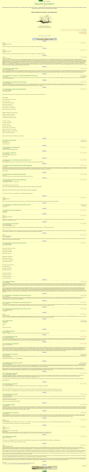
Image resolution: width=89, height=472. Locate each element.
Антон (8, 205)
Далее (5, 462)
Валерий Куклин (10, 69)
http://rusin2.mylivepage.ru (83, 363)
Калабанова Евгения (6, 148)
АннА (8, 153)
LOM (8, 355)
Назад (3, 462)
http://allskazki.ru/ (84, 205)
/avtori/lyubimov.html (83, 355)
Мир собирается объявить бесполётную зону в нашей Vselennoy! (15, 7)
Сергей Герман (9, 216)
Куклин (8, 282)
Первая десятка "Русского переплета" (44, 4)
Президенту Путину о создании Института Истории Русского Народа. (43, 7)
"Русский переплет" (52, 12)
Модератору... (84, 465)
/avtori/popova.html (84, 76)
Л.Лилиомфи (10, 90)
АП (7, 76)
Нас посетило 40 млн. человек (63, 7)
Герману (9, 58)
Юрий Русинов (10, 363)
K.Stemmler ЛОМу (10, 384)
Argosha (8, 198)
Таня (8, 405)
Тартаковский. (9, 224)
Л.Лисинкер (10, 180)
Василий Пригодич (84, 30)
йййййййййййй (10, 309)
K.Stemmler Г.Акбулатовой (11, 374)
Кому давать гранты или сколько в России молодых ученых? (44, 8)
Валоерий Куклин (10, 337)
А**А (9, 296)
